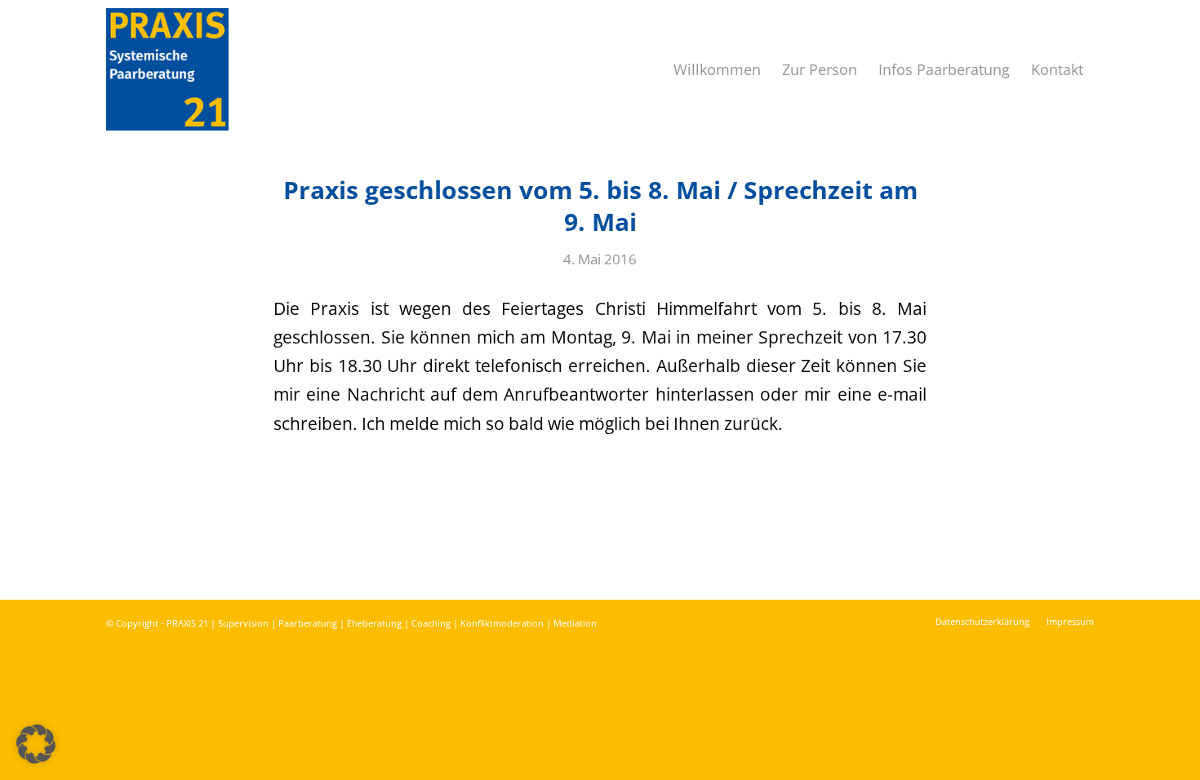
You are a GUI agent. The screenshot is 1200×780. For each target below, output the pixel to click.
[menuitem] (717, 69)
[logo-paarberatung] (167, 69)
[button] (36, 744)
